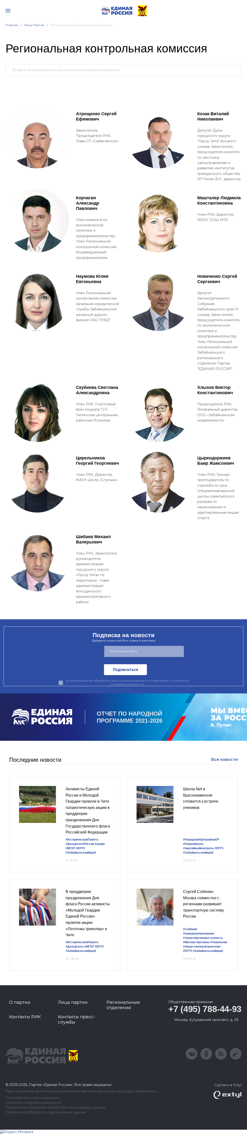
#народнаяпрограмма (198, 933)
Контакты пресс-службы (76, 1019)
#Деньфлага (75, 946)
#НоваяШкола (193, 844)
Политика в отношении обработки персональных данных (56, 1107)
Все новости (224, 759)
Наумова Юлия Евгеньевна (92, 279)
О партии (19, 1002)
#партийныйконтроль (198, 848)
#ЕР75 (80, 848)
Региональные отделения (123, 1005)
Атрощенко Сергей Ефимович (96, 116)
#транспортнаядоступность (203, 938)
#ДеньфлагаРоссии (80, 844)
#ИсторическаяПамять (82, 839)
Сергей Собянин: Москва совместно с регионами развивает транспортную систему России (203, 904)
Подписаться (125, 669)
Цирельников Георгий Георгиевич (97, 461)
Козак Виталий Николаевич (213, 116)
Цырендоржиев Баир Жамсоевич (215, 461)
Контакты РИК (25, 1017)
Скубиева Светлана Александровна (97, 390)
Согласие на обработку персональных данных (46, 1112)
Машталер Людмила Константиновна (219, 200)
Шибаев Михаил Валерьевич (93, 539)
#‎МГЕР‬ (70, 848)
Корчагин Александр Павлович (87, 203)
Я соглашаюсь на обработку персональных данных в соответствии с (127, 682)
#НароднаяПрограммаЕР (201, 839)
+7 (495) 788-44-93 (204, 1009)
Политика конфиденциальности (33, 1103)
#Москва (189, 942)
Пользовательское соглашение (33, 1098)
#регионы (203, 942)
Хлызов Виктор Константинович (215, 390)
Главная (12, 25)
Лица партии (73, 1002)
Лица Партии (34, 25)
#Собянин (190, 929)
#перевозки (219, 942)
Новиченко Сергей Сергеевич (217, 279)
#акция (100, 844)
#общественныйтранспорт (202, 946)
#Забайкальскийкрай (81, 852)
